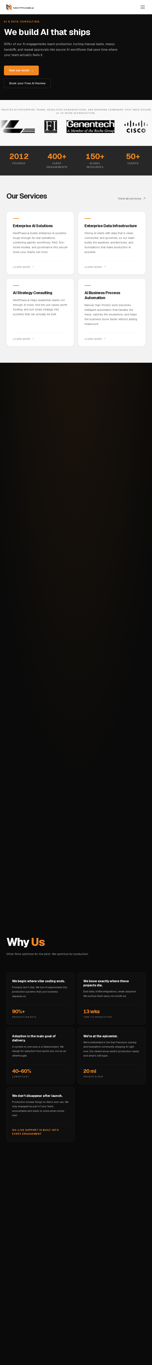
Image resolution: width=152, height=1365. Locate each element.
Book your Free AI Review (27, 83)
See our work (21, 70)
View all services (129, 198)
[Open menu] (143, 7)
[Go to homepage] (20, 7)
